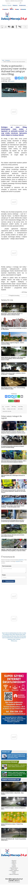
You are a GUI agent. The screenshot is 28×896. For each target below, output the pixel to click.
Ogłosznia (13, 861)
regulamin (18, 561)
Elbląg (4, 408)
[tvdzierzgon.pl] (23, 8)
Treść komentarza (6, 566)
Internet (13, 864)
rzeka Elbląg (20, 406)
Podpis (4, 575)
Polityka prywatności (13, 868)
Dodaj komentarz (9, 581)
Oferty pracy (14, 641)
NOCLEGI (12, 26)
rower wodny (20, 408)
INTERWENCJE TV (16, 26)
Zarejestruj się (22, 5)
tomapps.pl (18, 881)
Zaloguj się (15, 5)
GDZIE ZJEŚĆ (9, 26)
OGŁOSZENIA (1, 26)
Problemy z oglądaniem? (14, 870)
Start (3, 60)
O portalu (13, 865)
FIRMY (5, 26)
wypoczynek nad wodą (7, 411)
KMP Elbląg (14, 406)
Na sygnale (12, 81)
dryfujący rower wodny (11, 408)
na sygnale (7, 406)
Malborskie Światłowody (14, 874)
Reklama (4, 5)
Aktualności (7, 60)
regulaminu (21, 559)
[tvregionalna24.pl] (5, 8)
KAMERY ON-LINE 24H (19, 26)
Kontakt (9, 5)
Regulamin (13, 866)
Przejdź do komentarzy (14, 295)
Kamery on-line (13, 869)
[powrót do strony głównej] (14, 16)
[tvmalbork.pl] (11, 8)
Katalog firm (13, 863)
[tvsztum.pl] (17, 8)
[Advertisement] (14, 44)
